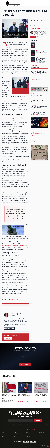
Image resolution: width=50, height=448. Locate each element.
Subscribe (38, 420)
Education (15, 435)
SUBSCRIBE (44, 3)
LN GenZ (27, 435)
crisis (27, 63)
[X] (42, 445)
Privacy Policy (4, 435)
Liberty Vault (28, 433)
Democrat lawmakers (8, 257)
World (15, 432)
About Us (3, 429)
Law (14, 436)
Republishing (4, 433)
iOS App (39, 433)
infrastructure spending (18, 245)
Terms (3, 436)
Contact (3, 432)
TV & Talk (15, 433)
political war (14, 119)
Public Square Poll (41, 432)
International (28, 436)
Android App (40, 435)
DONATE (37, 3)
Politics (15, 429)
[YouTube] (46, 445)
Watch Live (27, 432)
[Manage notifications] (48, 446)
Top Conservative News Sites (31, 429)
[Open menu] (3, 3)
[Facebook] (44, 445)
